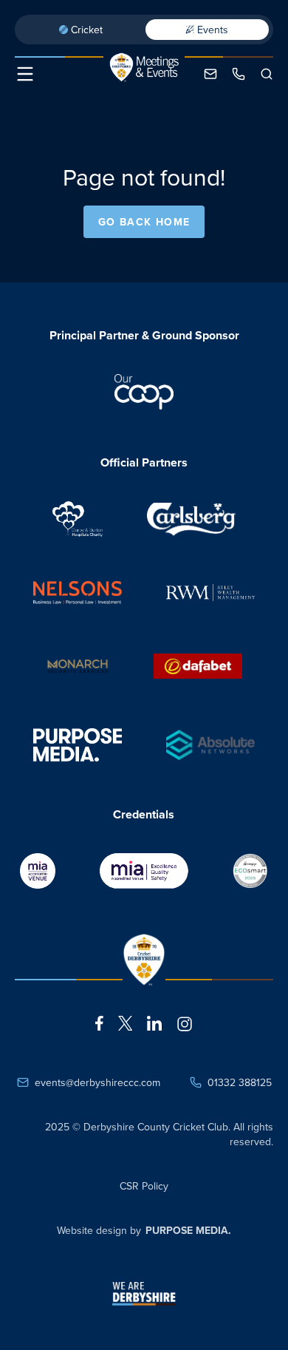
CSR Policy (144, 1185)
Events (212, 29)
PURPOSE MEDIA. (188, 1230)
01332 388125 (240, 1082)
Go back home (144, 221)
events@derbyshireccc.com (97, 1082)
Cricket (87, 29)
